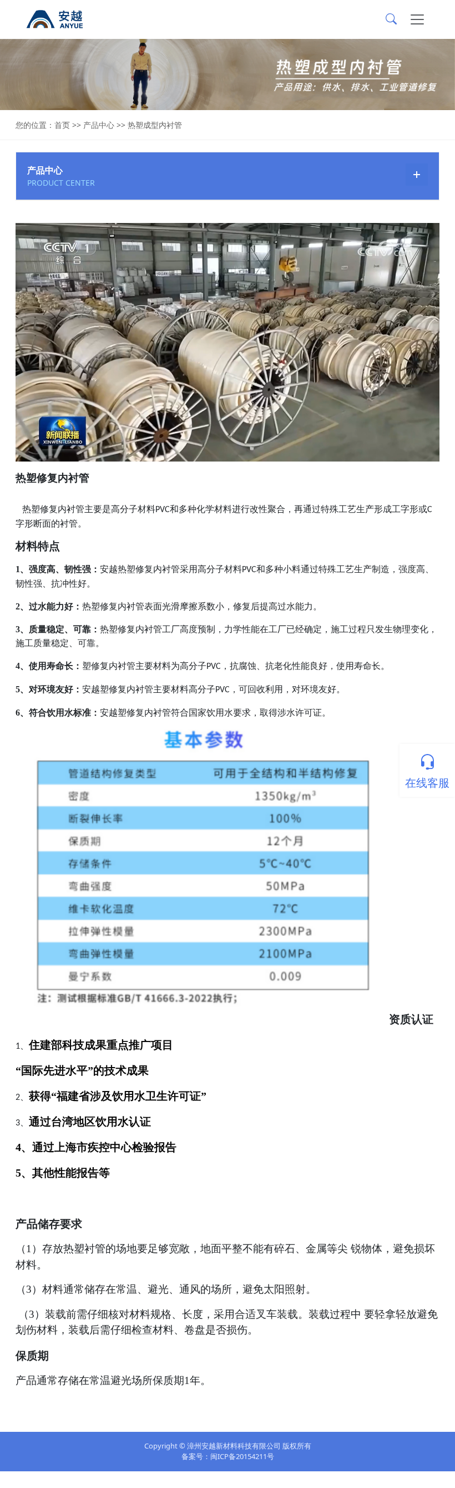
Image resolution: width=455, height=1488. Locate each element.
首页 (62, 125)
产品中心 (98, 125)
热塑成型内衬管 (155, 125)
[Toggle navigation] (417, 19)
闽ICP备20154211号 (242, 1456)
